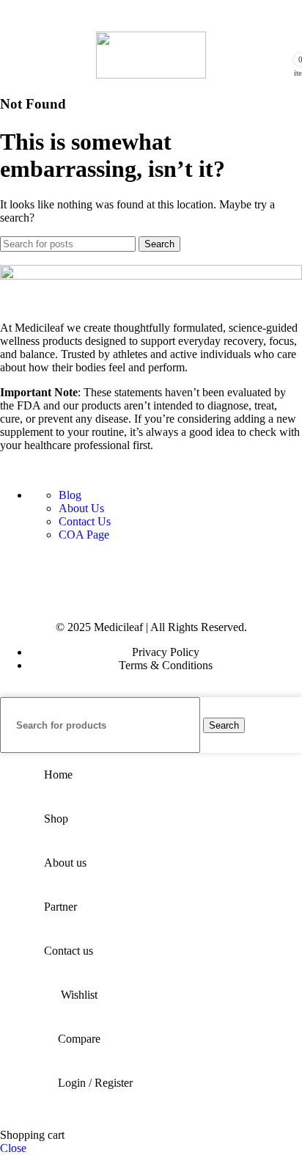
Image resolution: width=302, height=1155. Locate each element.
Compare (79, 1038)
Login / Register (95, 1082)
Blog (70, 495)
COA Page (84, 534)
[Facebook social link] (14, 568)
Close (13, 1148)
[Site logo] (151, 74)
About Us (81, 508)
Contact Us (85, 521)
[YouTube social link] (111, 568)
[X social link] (47, 568)
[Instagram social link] (79, 568)
